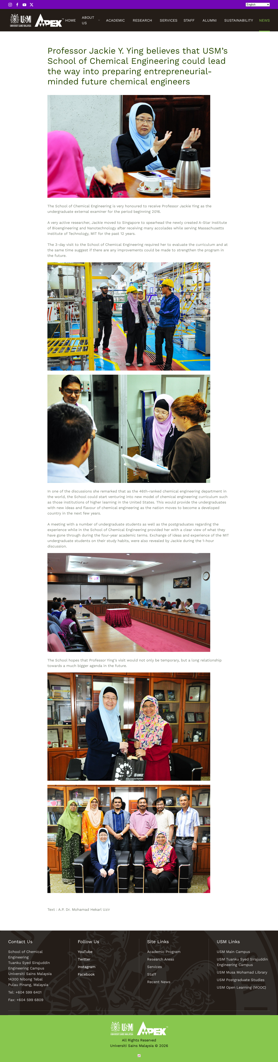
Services (168, 20)
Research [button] (142, 20)
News (264, 20)
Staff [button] (189, 20)
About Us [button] (88, 20)
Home (70, 20)
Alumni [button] (209, 20)
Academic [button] (115, 20)
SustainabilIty (238, 20)
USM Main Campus (233, 951)
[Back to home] (36, 20)
